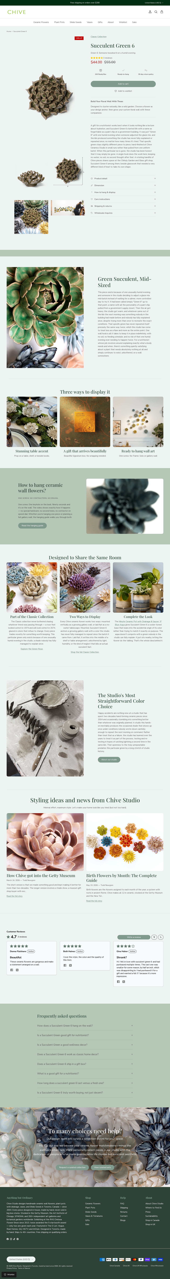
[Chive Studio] (17, 12)
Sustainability (151, 1216)
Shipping (124, 1207)
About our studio (109, 759)
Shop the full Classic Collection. (85, 652)
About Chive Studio (154, 1203)
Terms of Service (24, 1268)
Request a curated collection (72, 1167)
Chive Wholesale (157, 1266)
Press (147, 1212)
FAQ (122, 1203)
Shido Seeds (76, 22)
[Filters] (154, 937)
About (111, 22)
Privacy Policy (12, 1268)
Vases (90, 22)
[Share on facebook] (11, 970)
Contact (124, 1216)
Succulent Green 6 (20, 31)
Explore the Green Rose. (32, 649)
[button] (97, 58)
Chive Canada (115, 1266)
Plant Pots (59, 22)
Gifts (100, 22)
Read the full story (14, 896)
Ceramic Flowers (41, 22)
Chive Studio (17, 1266)
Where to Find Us (153, 1207)
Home (9, 31)
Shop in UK (150, 1224)
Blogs (123, 1220)
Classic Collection (99, 36)
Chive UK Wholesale (140, 1266)
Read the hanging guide (32, 525)
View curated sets (102, 1167)
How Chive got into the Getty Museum (41, 875)
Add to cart (123, 84)
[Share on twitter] (17, 970)
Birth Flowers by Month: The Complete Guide (121, 878)
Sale (134, 22)
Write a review (134, 937)
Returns (123, 1212)
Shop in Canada (152, 1220)
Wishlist (123, 22)
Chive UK (126, 1266)
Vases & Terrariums (94, 1216)
